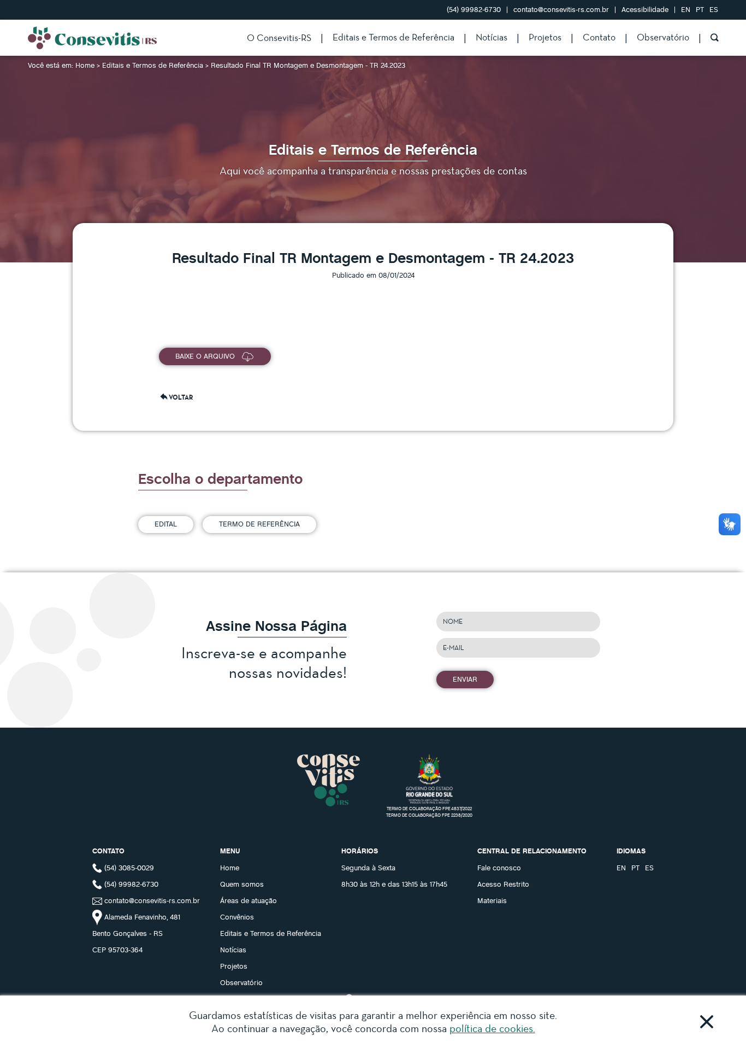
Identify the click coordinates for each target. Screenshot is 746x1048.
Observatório (663, 37)
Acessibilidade (644, 9)
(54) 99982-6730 (475, 9)
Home (86, 65)
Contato (599, 37)
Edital (166, 524)
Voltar (181, 397)
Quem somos (242, 884)
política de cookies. (492, 1028)
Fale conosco (499, 868)
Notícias (491, 37)
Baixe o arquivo (205, 356)
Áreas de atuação (248, 900)
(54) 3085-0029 (128, 868)
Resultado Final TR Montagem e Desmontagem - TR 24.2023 (308, 65)
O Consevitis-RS (279, 37)
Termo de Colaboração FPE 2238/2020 (429, 815)
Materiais (492, 900)
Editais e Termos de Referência (393, 37)
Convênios (237, 917)
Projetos (545, 37)
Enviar (465, 679)
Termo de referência (259, 524)
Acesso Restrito (503, 884)
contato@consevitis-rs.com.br (561, 9)
